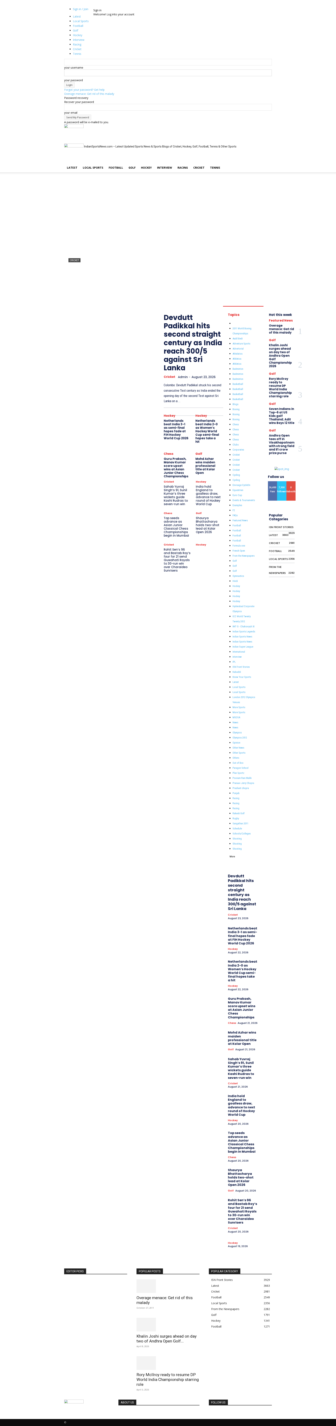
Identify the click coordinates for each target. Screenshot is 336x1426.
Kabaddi (237, 671)
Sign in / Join (80, 9)
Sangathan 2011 (240, 823)
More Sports (239, 707)
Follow (281, 482)
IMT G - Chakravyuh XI (244, 626)
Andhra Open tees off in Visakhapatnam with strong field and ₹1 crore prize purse (281, 444)
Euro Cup (237, 495)
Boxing (236, 409)
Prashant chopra (241, 788)
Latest (72, 167)
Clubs (236, 444)
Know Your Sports (242, 677)
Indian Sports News (242, 636)
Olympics (237, 732)
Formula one (239, 545)
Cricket (199, 167)
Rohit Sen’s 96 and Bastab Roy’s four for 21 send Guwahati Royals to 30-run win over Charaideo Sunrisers (177, 560)
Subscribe (292, 482)
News (235, 722)
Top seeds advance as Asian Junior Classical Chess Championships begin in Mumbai (176, 527)
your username (73, 67)
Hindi (235, 581)
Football (116, 167)
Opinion (236, 742)
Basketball (238, 384)
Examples (237, 505)
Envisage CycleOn (241, 485)
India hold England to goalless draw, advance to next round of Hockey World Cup (208, 495)
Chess (168, 453)
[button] (267, 129)
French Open (239, 550)
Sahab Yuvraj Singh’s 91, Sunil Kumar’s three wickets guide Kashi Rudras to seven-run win (176, 495)
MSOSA (236, 717)
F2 (234, 510)
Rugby (236, 818)
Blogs (235, 404)
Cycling (236, 474)
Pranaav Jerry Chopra (243, 783)
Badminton (238, 368)
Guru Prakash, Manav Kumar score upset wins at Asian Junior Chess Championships (176, 467)
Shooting (237, 838)
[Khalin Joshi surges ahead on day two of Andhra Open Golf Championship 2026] (168, 1324)
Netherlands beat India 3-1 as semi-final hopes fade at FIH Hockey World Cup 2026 (176, 429)
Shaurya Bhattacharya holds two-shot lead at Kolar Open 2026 (207, 525)
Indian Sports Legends (244, 631)
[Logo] (74, 127)
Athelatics (237, 353)
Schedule (237, 828)
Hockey (146, 167)
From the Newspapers (244, 555)
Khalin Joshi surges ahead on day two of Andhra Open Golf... (166, 1338)
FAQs (235, 515)
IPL (234, 661)
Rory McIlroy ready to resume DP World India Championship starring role (280, 387)
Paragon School (240, 767)
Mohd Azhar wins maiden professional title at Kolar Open (205, 466)
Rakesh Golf (239, 813)
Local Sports (93, 167)
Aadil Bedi (238, 338)
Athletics (237, 358)
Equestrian (238, 490)
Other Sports (239, 752)
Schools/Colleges (242, 833)
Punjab (236, 793)
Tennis (215, 167)
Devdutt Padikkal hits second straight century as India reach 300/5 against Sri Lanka (167, 275)
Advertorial (238, 348)
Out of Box (238, 762)
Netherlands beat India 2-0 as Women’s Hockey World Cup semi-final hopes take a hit (207, 431)
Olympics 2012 (240, 737)
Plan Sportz (238, 772)
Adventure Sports (241, 343)
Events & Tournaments (244, 500)
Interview (164, 167)
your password (73, 80)
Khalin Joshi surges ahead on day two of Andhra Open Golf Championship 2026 (280, 355)
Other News (238, 747)
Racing (183, 167)
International (239, 651)
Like (272, 482)
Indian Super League (243, 646)
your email (70, 112)
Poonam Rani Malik (242, 778)
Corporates (238, 449)
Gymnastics (238, 575)
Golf (132, 167)
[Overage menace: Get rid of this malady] (168, 1286)
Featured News (240, 520)
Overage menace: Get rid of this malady (89, 94)
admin (72, 289)
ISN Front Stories (241, 666)
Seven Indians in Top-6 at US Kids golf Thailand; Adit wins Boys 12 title (281, 416)
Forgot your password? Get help (84, 90)
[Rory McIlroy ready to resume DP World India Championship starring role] (168, 1363)
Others (236, 757)
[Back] (104, 6)
